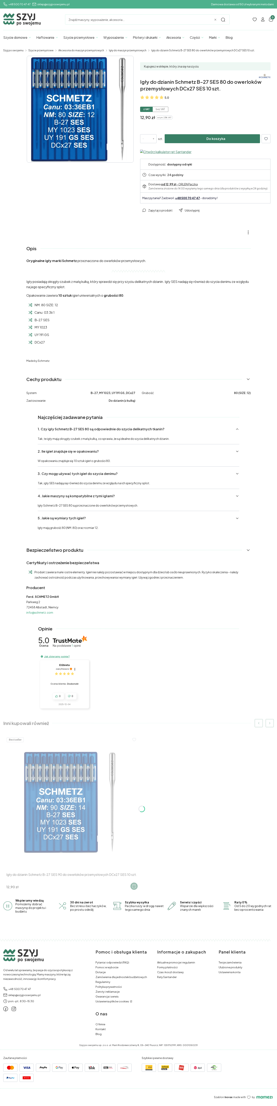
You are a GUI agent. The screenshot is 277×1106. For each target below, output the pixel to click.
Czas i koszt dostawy (170, 972)
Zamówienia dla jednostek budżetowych (121, 977)
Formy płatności (167, 967)
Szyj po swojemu (13, 50)
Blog (99, 1034)
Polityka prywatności (109, 986)
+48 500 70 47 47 (19, 4)
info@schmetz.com (39, 612)
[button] (223, 20)
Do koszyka (215, 138)
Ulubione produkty (230, 967)
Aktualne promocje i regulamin (176, 962)
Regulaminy (103, 982)
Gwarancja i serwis (107, 996)
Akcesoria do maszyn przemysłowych (81, 50)
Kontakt (101, 1029)
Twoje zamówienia (230, 962)
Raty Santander (167, 977)
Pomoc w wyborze (107, 967)
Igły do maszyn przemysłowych (127, 50)
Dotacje (101, 972)
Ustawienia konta (229, 972)
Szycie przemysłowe (41, 50)
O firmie (100, 1024)
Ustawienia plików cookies (112, 1001)
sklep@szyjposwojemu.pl (53, 4)
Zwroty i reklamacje (108, 991)
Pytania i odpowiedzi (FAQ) (112, 962)
